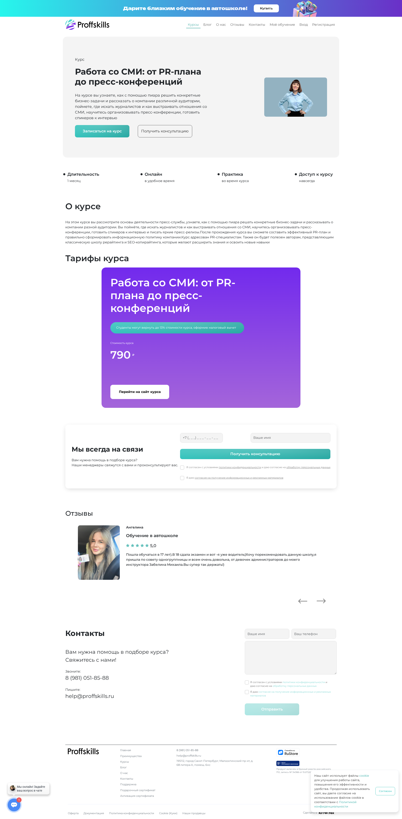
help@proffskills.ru (89, 696)
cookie (364, 776)
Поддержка (128, 784)
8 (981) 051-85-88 (87, 678)
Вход (303, 25)
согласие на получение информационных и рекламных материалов (239, 477)
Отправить (272, 709)
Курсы (193, 25)
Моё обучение (282, 25)
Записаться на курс (102, 131)
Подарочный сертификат (137, 790)
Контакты (257, 25)
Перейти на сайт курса (140, 392)
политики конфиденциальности (240, 467)
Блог (207, 25)
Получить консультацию (165, 131)
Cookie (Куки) (168, 813)
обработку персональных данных (308, 467)
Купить (266, 8)
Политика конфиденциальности (131, 813)
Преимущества (131, 756)
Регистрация (323, 25)
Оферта (73, 813)
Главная (125, 750)
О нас (221, 25)
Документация (94, 813)
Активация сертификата (137, 795)
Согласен (385, 791)
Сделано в (310, 812)
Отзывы (237, 25)
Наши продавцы (193, 813)
